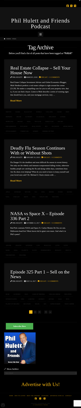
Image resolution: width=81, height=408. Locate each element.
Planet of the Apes (12, 304)
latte (57, 245)
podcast (17, 197)
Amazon (18, 245)
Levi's (66, 245)
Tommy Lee (24, 131)
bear (7, 294)
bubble (39, 112)
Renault (58, 250)
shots (26, 197)
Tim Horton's (10, 255)
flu (36, 192)
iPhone (51, 192)
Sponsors (45, 395)
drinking (9, 117)
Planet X (25, 250)
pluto (34, 250)
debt (67, 112)
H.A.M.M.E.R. (40, 117)
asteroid (17, 192)
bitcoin (27, 192)
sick (33, 197)
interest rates (11, 299)
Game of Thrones (38, 294)
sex (46, 126)
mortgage (9, 121)
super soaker (55, 304)
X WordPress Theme (40, 404)
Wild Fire (22, 255)
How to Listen (20, 395)
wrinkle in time (48, 131)
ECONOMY (28, 117)
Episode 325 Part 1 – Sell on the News (40, 274)
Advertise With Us (57, 395)
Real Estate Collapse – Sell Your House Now (40, 70)
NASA (28, 121)
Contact (68, 395)
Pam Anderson (11, 126)
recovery (27, 304)
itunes (60, 192)
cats (38, 245)
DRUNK (18, 117)
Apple (8, 192)
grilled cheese (54, 294)
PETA (67, 299)
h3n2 (43, 192)
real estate (36, 126)
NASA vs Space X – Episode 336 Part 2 (37, 216)
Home (11, 395)
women (35, 131)
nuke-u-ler (49, 121)
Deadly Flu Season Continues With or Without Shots (37, 150)
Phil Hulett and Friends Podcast (40, 23)
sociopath (55, 126)
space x (68, 250)
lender (62, 117)
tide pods (55, 197)
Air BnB (8, 245)
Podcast (44, 77)
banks (18, 112)
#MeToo (8, 112)
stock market (11, 131)
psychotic (24, 126)
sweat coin (44, 197)
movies (20, 121)
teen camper (69, 304)
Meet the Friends (33, 395)
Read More (16, 100)
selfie (37, 304)
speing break (68, 126)
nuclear (38, 121)
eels (26, 294)
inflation (52, 117)
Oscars (60, 121)
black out (28, 112)
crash (59, 112)
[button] (40, 34)
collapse (49, 112)
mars (8, 250)
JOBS (22, 299)
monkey (42, 299)
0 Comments (54, 77)
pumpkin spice (46, 250)
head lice (47, 245)
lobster (31, 299)
